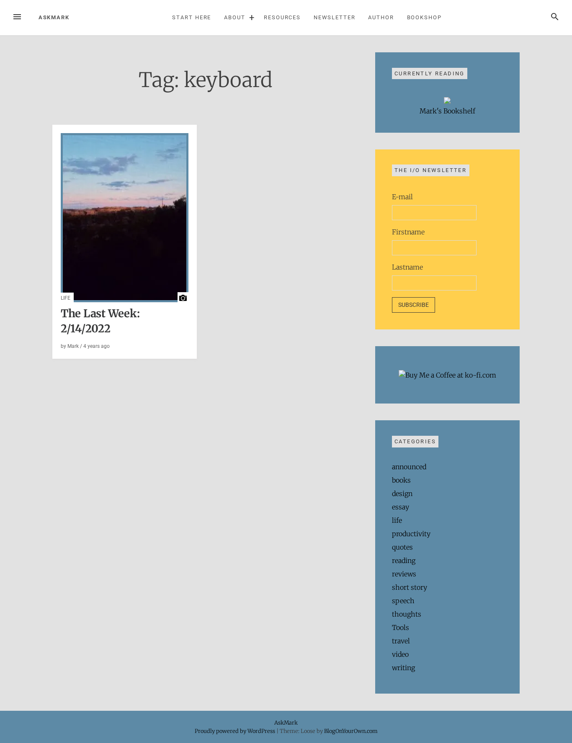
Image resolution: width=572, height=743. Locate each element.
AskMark (54, 17)
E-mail (402, 197)
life (65, 298)
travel (401, 641)
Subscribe (413, 304)
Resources (282, 17)
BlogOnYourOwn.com (351, 731)
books (401, 480)
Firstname (408, 232)
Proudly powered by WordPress (235, 731)
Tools (400, 627)
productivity (411, 534)
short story (409, 587)
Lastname (407, 267)
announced (409, 467)
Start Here (191, 17)
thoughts (406, 614)
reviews (404, 574)
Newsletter (335, 17)
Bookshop (424, 17)
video (400, 654)
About (234, 17)
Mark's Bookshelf (447, 111)
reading (403, 560)
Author (381, 17)
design (402, 493)
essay (400, 507)
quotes (402, 547)
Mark (73, 346)
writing (403, 667)
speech (403, 600)
